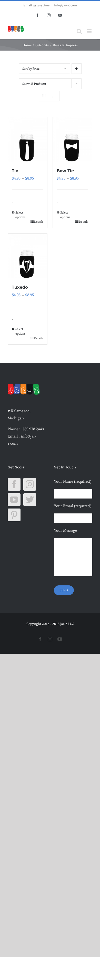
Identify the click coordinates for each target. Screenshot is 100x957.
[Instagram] (29, 484)
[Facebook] (14, 484)
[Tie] (27, 139)
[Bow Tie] (72, 139)
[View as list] (54, 96)
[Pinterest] (14, 515)
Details (38, 221)
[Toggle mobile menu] (89, 31)
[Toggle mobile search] (79, 31)
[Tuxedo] (27, 256)
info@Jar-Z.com (65, 5)
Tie (15, 170)
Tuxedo (20, 287)
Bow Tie (65, 170)
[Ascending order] (77, 68)
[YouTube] (14, 499)
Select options (20, 214)
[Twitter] (29, 499)
